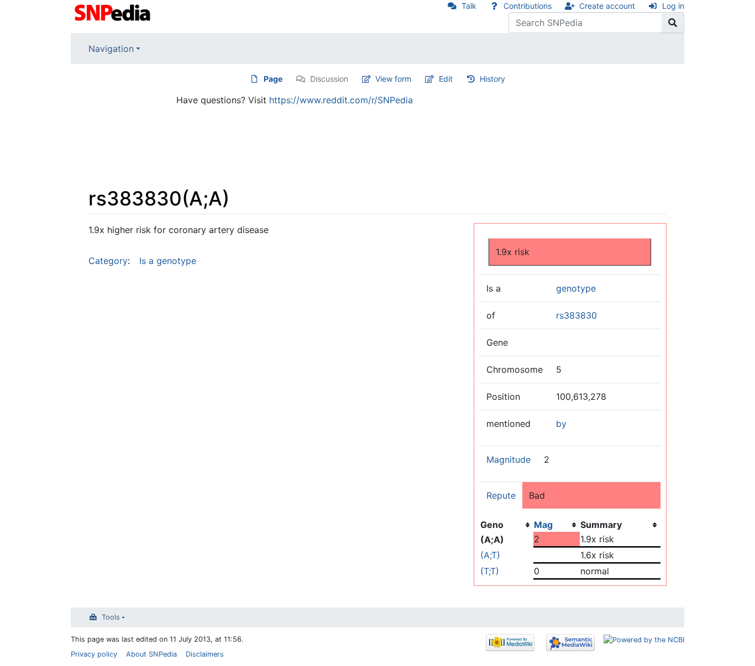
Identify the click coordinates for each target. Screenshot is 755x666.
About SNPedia (151, 654)
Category (108, 260)
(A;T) (490, 555)
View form (393, 78)
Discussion (329, 78)
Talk (469, 5)
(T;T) (489, 571)
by (561, 423)
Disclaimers (205, 654)
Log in (673, 5)
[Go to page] (673, 22)
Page (273, 78)
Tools (111, 617)
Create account (607, 5)
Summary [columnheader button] (601, 524)
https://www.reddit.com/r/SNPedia (341, 99)
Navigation (111, 48)
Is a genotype (167, 260)
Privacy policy (94, 654)
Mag (543, 524)
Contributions (528, 5)
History (492, 78)
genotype (576, 288)
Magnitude (508, 459)
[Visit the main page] (113, 11)
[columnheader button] (556, 524)
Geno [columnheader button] (492, 524)
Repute (501, 495)
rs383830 (576, 315)
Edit (446, 78)
